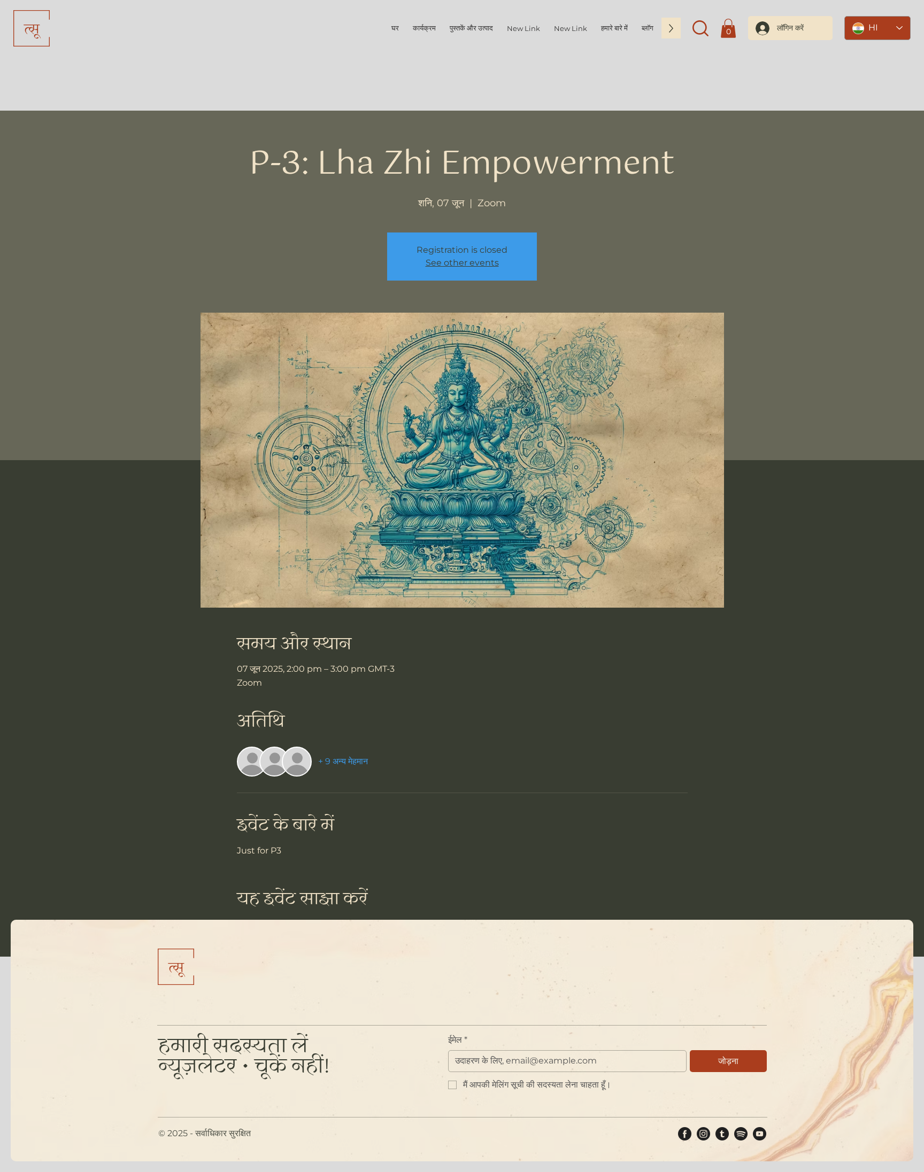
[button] (614, 28)
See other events (462, 263)
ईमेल (457, 1040)
